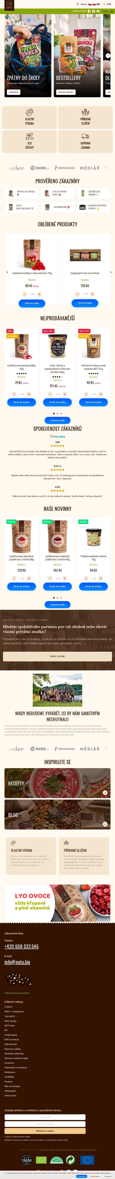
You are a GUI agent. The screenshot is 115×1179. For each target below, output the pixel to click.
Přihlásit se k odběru (57, 611)
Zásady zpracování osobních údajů (57, 628)
